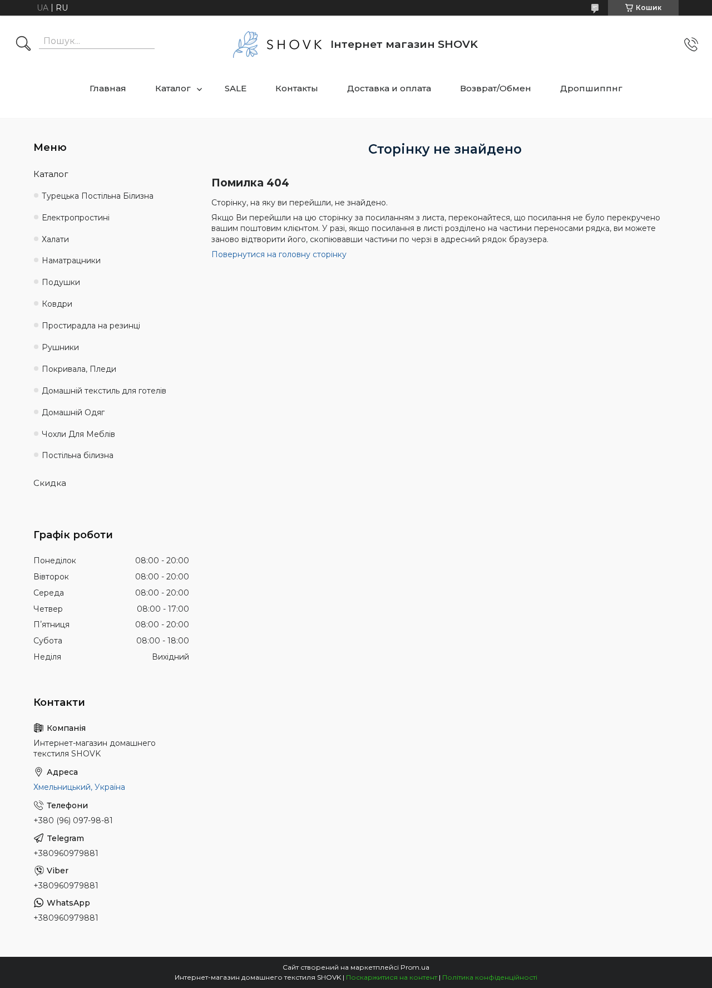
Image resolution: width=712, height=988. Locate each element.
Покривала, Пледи (79, 369)
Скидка (49, 483)
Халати (55, 239)
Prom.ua (414, 967)
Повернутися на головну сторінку (279, 254)
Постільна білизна (77, 455)
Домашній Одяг (73, 412)
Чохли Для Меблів (78, 434)
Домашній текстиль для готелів (104, 391)
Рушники (60, 347)
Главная (108, 88)
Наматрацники (71, 260)
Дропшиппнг (591, 88)
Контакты (296, 88)
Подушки (61, 282)
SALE (235, 88)
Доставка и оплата (389, 88)
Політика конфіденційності (489, 977)
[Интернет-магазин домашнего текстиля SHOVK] (277, 44)
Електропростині (76, 218)
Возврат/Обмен (495, 88)
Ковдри (57, 304)
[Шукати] (23, 44)
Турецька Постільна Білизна (98, 196)
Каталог (173, 88)
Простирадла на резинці (91, 326)
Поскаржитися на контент (391, 977)
